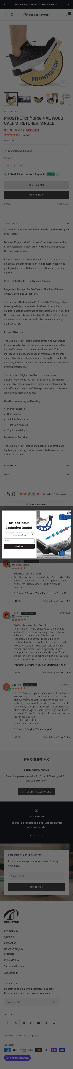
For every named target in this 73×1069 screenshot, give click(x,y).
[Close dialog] (68, 512)
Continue (19, 546)
